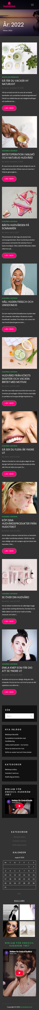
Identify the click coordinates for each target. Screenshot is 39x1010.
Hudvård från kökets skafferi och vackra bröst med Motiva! (16, 379)
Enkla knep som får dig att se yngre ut (17, 669)
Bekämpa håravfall (11, 734)
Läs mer (9, 108)
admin (7, 88)
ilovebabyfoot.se (26, 1007)
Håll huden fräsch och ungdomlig (17, 303)
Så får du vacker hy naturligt (15, 82)
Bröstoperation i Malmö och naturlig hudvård (18, 156)
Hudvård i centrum (9, 151)
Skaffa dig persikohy (10, 77)
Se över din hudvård (15, 597)
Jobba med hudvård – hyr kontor (16, 745)
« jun (19, 893)
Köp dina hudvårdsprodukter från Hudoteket (19, 524)
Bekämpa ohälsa (11, 769)
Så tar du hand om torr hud (14, 748)
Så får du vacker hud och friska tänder (18, 752)
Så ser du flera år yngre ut (18, 451)
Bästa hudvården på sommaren (15, 226)
